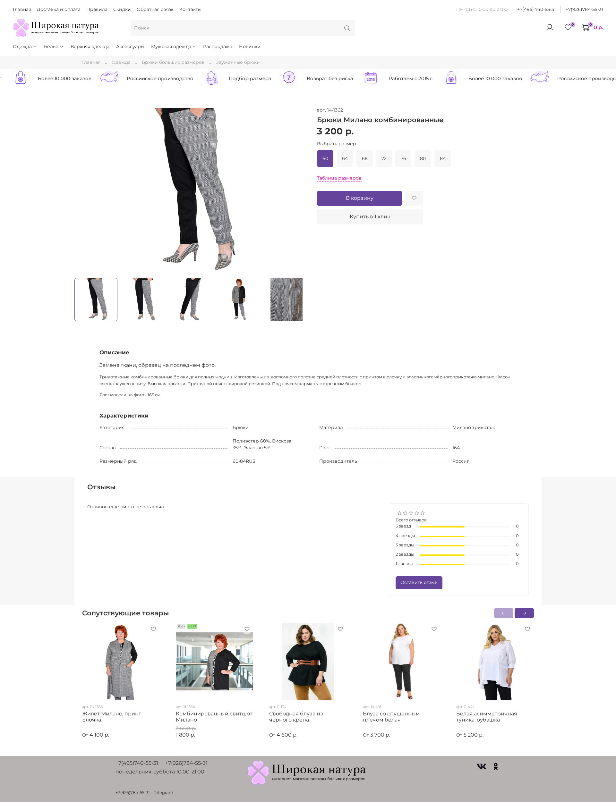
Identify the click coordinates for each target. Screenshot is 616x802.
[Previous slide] (83, 190)
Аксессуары (130, 46)
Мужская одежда (171, 46)
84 (443, 158)
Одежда (22, 46)
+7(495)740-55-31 (137, 763)
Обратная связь (155, 9)
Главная (22, 9)
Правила (96, 9)
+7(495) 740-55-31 (536, 9)
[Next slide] (299, 190)
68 (365, 158)
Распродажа (217, 46)
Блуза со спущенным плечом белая (391, 717)
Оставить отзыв (419, 582)
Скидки (122, 9)
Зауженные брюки (238, 62)
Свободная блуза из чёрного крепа (296, 717)
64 (345, 158)
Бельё (51, 46)
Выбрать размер (336, 144)
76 (403, 158)
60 (325, 158)
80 (423, 158)
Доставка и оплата (59, 9)
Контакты (190, 9)
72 (384, 158)
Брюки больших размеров (173, 62)
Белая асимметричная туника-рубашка (486, 717)
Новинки (250, 46)
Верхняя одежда (90, 46)
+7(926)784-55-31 (584, 9)
